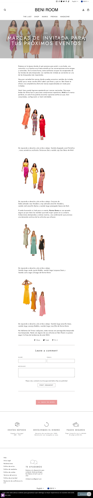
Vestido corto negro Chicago (28, 273)
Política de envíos (9, 466)
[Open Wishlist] (3, 495)
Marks (45, 17)
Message (22, 366)
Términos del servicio (10, 475)
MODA (46, 33)
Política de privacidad (10, 478)
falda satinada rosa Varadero (28, 204)
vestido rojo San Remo (59, 150)
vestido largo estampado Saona (51, 206)
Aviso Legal (7, 461)
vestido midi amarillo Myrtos (28, 206)
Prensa (54, 17)
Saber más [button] (7, 495)
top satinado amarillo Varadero (52, 204)
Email (49, 357)
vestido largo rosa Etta (49, 326)
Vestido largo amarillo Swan (61, 324)
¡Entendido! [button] (84, 494)
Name (20, 357)
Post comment (46, 385)
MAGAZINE (65, 17)
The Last (27, 17)
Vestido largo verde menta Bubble (30, 270)
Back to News (48, 402)
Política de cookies (9, 472)
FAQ (5, 458)
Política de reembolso (10, 469)
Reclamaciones (8, 463)
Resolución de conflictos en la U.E (13, 482)
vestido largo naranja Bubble (28, 326)
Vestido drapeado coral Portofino (63, 148)
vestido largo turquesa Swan (54, 270)
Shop (36, 17)
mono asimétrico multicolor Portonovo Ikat (34, 150)
